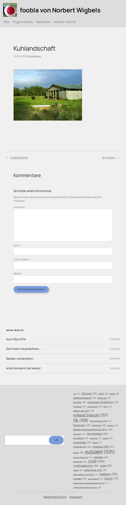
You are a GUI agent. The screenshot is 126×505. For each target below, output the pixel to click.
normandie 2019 (82, 446)
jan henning (96, 438)
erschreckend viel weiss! (23, 368)
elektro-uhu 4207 (83, 410)
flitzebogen (81, 425)
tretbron (108, 474)
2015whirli (89, 393)
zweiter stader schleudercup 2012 (87, 487)
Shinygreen (109, 157)
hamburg (112, 425)
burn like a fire (16, 339)
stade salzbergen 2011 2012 (85, 474)
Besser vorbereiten (19, 358)
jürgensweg (82, 442)
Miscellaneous (34, 56)
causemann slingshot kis (102, 402)
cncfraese (79, 406)
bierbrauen (104, 398)
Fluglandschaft (19, 157)
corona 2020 (94, 406)
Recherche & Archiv (55, 497)
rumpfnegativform (85, 465)
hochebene (80, 438)
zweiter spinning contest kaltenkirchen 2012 (90, 483)
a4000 (103, 393)
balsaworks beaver (84, 397)
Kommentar (20, 207)
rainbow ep (80, 461)
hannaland (79, 434)
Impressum (75, 497)
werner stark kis (95, 479)
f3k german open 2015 (101, 421)
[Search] (56, 440)
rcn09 (96, 461)
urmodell (80, 478)
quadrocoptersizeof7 (82, 457)
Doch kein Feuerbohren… (23, 348)
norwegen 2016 (103, 446)
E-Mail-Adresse (22, 259)
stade (78, 470)
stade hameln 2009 (95, 470)
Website (17, 273)
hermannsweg (97, 433)
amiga (114, 393)
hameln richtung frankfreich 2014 (92, 429)
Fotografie (99, 425)
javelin (108, 438)
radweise (100, 457)
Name (17, 245)
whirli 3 (111, 478)
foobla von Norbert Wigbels (60, 10)
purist (78, 452)
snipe (106, 465)
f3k (80, 420)
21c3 (76, 394)
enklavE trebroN (90, 415)
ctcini (107, 406)
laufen (97, 442)
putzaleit (100, 452)
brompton (79, 402)
